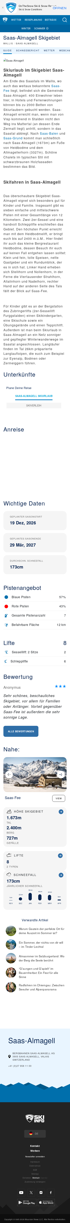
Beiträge (51, 20)
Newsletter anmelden (35, 1156)
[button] (64, 20)
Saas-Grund (13, 138)
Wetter (16, 20)
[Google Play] (26, 1202)
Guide (7, 50)
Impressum (35, 1161)
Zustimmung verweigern (35, 1181)
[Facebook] (51, 1193)
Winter (26, 28)
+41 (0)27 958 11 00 (20, 1065)
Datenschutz (35, 1165)
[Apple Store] (46, 1202)
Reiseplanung (33, 20)
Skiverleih (33, 405)
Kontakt (35, 1146)
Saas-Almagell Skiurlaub (34, 396)
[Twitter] (31, 1193)
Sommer (39, 28)
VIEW (59, 798)
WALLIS (8, 43)
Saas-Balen (49, 133)
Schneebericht (27, 50)
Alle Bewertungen (21, 731)
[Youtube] (21, 1193)
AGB (35, 1169)
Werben (35, 1150)
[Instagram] (41, 1193)
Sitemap (35, 1173)
